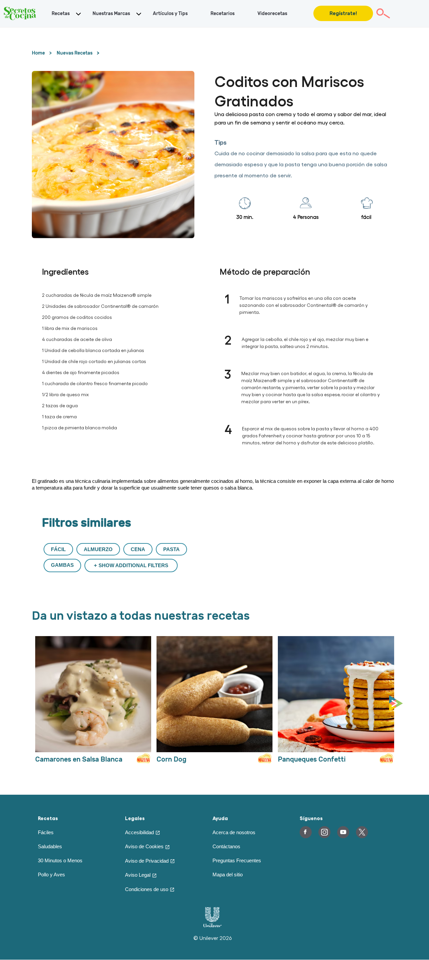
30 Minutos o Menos (60, 860)
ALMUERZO (98, 549)
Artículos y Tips (170, 13)
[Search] (383, 13)
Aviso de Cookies (144, 846)
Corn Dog (171, 759)
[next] (397, 703)
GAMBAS (62, 565)
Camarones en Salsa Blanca (78, 759)
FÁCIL (58, 549)
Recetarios (222, 13)
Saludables (50, 846)
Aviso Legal (137, 875)
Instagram (324, 832)
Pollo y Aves (51, 874)
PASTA (171, 549)
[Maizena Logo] (142, 761)
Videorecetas (272, 13)
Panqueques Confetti (312, 759)
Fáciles (46, 832)
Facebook (306, 832)
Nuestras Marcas (111, 13)
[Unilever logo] (212, 926)
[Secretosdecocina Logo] (20, 13)
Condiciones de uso (146, 889)
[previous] (33, 703)
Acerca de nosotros (233, 832)
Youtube (343, 832)
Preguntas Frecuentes (236, 860)
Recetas (61, 13)
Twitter (362, 832)
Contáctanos (226, 846)
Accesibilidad (139, 832)
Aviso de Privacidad (147, 861)
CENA (138, 549)
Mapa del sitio (227, 874)
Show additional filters (133, 565)
